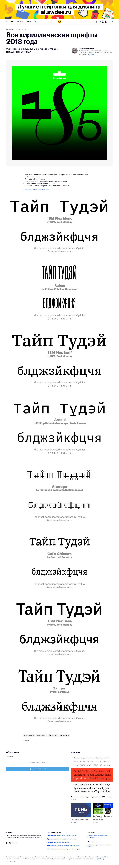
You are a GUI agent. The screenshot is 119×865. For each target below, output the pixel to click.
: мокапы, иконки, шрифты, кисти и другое (63, 845)
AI (6, 21)
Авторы (28, 21)
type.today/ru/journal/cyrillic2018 (36, 189)
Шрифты (28, 740)
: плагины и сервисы (58, 842)
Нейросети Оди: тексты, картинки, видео (99, 846)
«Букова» (91, 54)
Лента (12, 21)
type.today (100, 859)
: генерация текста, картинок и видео (63, 849)
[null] (29, 735)
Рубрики (20, 21)
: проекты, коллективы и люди (61, 839)
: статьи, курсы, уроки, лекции (62, 835)
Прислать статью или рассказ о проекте (97, 836)
